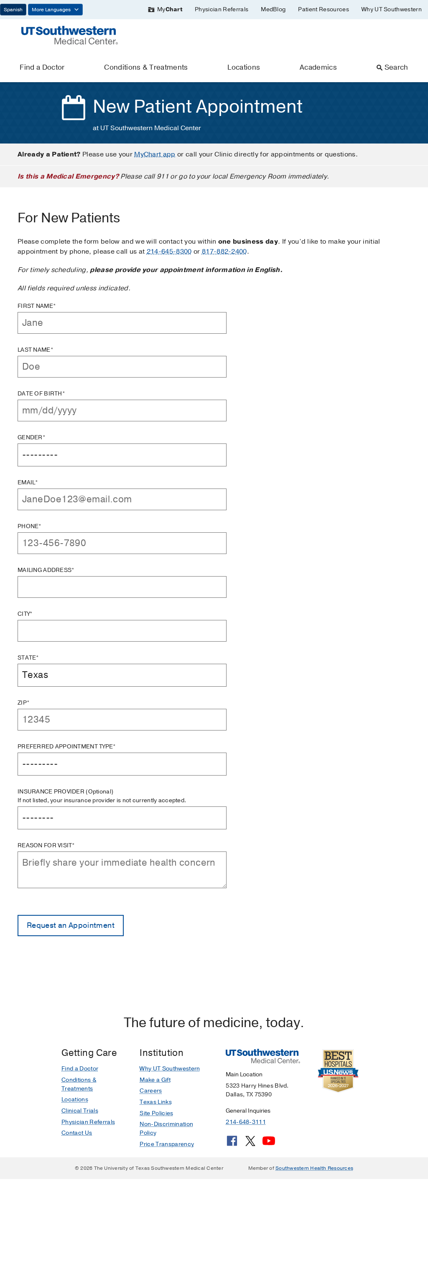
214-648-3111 (245, 1122)
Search (396, 67)
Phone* (30, 526)
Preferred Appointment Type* (67, 747)
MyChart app (155, 154)
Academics (318, 67)
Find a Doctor (42, 67)
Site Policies (156, 1113)
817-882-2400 (224, 251)
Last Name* (36, 350)
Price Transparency (167, 1144)
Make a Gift (155, 1080)
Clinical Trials (79, 1111)
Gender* (32, 437)
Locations (243, 67)
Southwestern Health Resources (314, 1168)
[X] (250, 1144)
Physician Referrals (221, 9)
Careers (151, 1091)
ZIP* (24, 703)
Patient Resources (323, 9)
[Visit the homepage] (69, 34)
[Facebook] (232, 1144)
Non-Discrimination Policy (166, 1128)
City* (25, 614)
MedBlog (273, 9)
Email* (28, 482)
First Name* (37, 306)
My (169, 9)
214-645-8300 (169, 251)
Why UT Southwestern (392, 9)
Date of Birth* (41, 394)
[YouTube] (268, 1144)
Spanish (13, 9)
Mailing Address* (46, 570)
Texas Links (156, 1102)
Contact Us (76, 1133)
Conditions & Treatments (146, 67)
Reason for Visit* (46, 845)
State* (28, 658)
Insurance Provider (102, 796)
